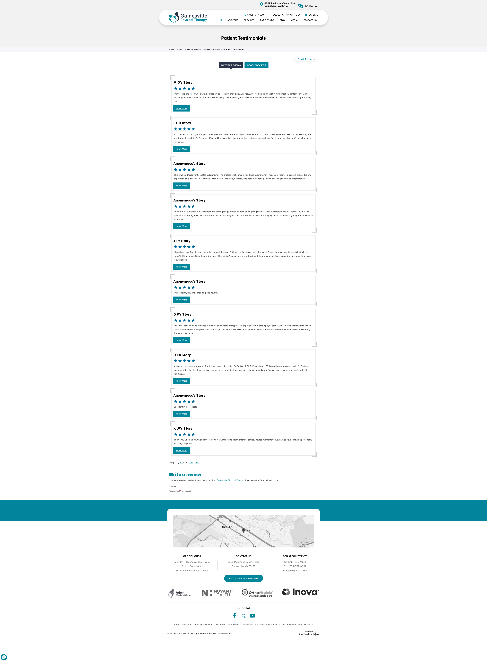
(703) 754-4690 (255, 14)
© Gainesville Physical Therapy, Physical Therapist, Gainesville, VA (199, 633)
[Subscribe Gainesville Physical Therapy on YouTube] (252, 615)
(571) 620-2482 (298, 570)
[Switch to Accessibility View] (4, 657)
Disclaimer (187, 624)
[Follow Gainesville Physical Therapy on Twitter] (243, 615)
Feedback (220, 624)
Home (177, 624)
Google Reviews (256, 65)
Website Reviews (231, 65)
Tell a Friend (233, 624)
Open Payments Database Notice (297, 624)
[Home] (221, 20)
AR (316, 6)
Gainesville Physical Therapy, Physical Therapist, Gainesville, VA (196, 49)
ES (311, 6)
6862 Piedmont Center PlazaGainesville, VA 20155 (280, 4)
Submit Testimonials (307, 59)
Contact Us (243, 556)
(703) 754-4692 (297, 566)
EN (306, 6)
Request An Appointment (287, 14)
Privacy (198, 624)
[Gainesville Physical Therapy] (188, 17)
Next (190, 462)
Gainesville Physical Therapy (230, 480)
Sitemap (209, 624)
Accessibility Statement (266, 624)
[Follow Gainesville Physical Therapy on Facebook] (234, 615)
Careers (313, 14)
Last (197, 462)
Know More (181, 108)
